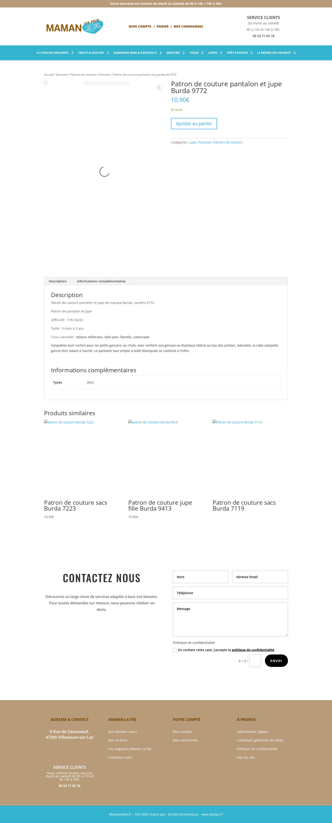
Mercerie (173, 53)
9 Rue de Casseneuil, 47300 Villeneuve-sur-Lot (69, 734)
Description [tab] (58, 281)
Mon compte (140, 26)
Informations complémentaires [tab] (101, 281)
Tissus (194, 53)
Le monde (274, 53)
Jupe (193, 142)
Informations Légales (253, 731)
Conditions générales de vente (260, 740)
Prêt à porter (237, 53)
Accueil (48, 75)
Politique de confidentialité (257, 749)
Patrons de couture (83, 75)
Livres (212, 53)
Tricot (91, 53)
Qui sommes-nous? (122, 731)
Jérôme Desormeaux (183, 814)
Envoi (276, 661)
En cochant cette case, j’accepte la (226, 650)
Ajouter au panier (194, 123)
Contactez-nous (120, 757)
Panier (162, 26)
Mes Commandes (188, 26)
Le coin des (53, 53)
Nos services (117, 740)
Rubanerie (135, 53)
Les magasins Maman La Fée (130, 749)
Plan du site (246, 757)
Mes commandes (186, 740)
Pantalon (104, 75)
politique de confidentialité (253, 650)
